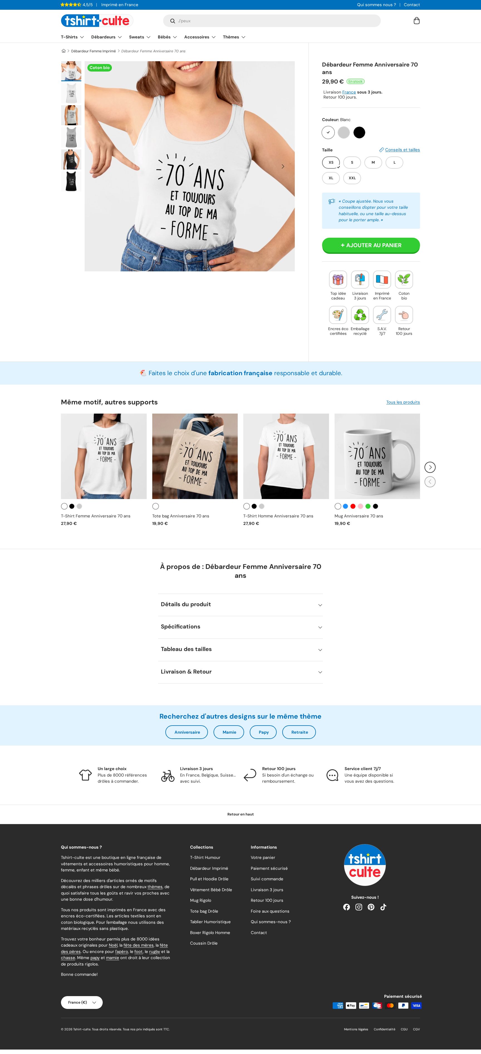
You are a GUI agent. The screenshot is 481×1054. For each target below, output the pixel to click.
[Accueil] (63, 51)
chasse (68, 957)
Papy (264, 732)
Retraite (299, 732)
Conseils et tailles (402, 150)
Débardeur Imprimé (209, 868)
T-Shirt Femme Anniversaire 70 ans (96, 516)
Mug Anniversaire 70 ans (359, 516)
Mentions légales (356, 1029)
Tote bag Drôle (204, 911)
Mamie (229, 732)
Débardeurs (103, 37)
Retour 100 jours (267, 900)
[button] (417, 20)
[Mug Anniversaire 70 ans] (377, 456)
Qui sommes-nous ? (271, 922)
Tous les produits (403, 402)
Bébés (164, 37)
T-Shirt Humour (205, 857)
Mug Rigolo (200, 900)
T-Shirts (69, 37)
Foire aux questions (270, 911)
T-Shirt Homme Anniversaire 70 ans (278, 516)
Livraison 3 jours (267, 890)
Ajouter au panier (374, 245)
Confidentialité (384, 1029)
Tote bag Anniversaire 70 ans (180, 516)
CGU (404, 1029)
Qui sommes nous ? (376, 5)
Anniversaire (187, 732)
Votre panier (263, 857)
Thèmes (231, 37)
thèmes (155, 887)
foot (138, 951)
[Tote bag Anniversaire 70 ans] (195, 456)
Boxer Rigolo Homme (210, 932)
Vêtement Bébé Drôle (211, 890)
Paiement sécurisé (269, 868)
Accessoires (196, 37)
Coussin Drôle (204, 943)
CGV (416, 1029)
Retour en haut (240, 814)
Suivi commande (267, 879)
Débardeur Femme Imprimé (93, 51)
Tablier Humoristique (210, 922)
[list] (190, 166)
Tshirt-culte (81, 1029)
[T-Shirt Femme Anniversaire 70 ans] (104, 456)
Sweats (136, 37)
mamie (112, 957)
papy (95, 957)
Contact (412, 5)
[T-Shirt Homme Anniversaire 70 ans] (286, 456)
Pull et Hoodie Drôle (209, 879)
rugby (154, 951)
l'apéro (121, 951)
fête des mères (139, 945)
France (349, 92)
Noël (113, 945)
